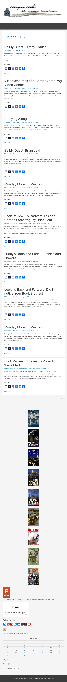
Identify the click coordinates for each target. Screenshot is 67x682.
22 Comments (8, 297)
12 (42, 647)
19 (42, 650)
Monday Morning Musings (23, 184)
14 (59, 647)
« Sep (4, 660)
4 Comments (8, 122)
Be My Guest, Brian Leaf (22, 150)
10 (24, 647)
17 (24, 650)
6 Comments (8, 330)
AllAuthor (25, 633)
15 (7, 650)
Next (63, 399)
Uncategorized (17, 50)
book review (19, 223)
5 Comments (7, 50)
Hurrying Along (15, 119)
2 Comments (7, 187)
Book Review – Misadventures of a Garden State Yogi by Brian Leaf (29, 218)
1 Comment (7, 88)
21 (59, 650)
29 (7, 655)
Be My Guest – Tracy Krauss (25, 47)
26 (42, 653)
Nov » (8, 660)
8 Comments (7, 154)
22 (7, 653)
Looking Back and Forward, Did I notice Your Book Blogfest (28, 291)
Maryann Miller (16, 88)
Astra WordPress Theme (47, 678)
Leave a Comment (9, 223)
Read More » (7, 73)
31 (24, 655)
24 (24, 653)
